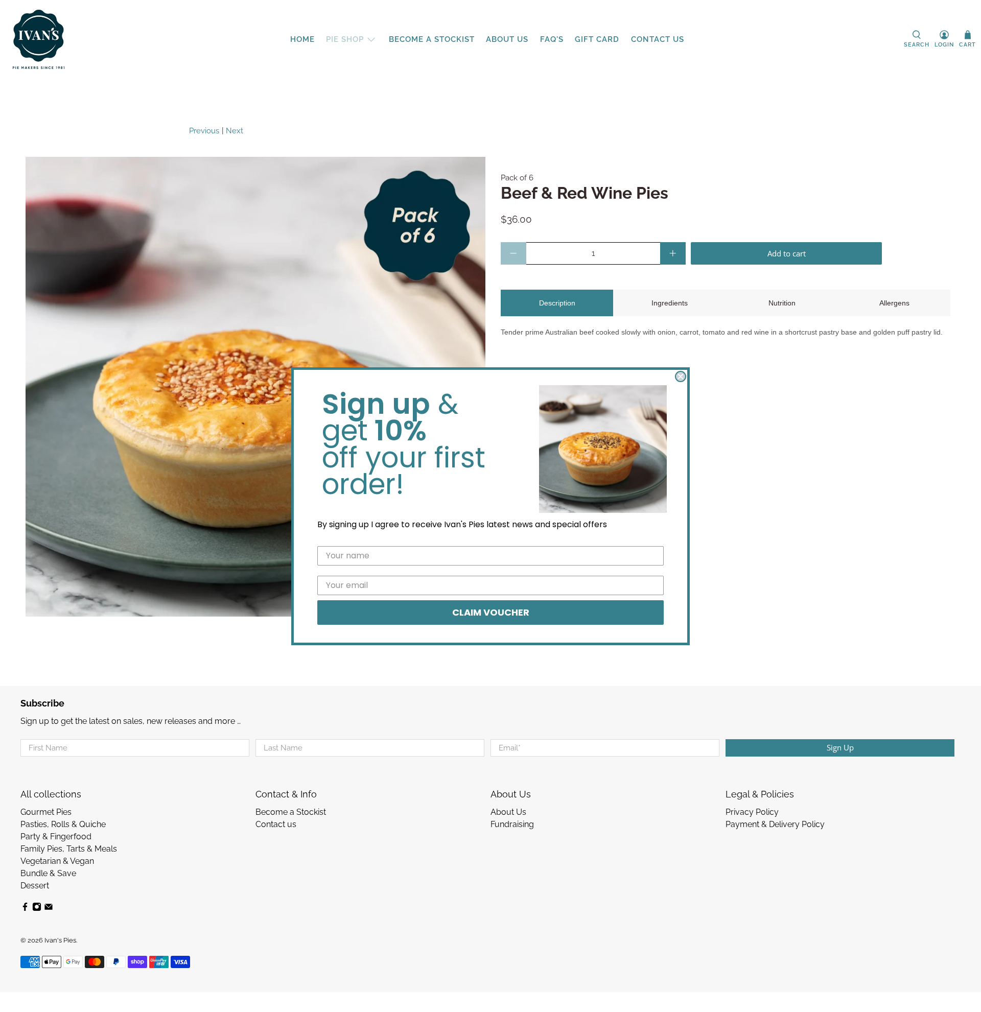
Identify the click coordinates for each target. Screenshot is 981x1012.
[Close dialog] (680, 376)
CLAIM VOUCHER (490, 612)
